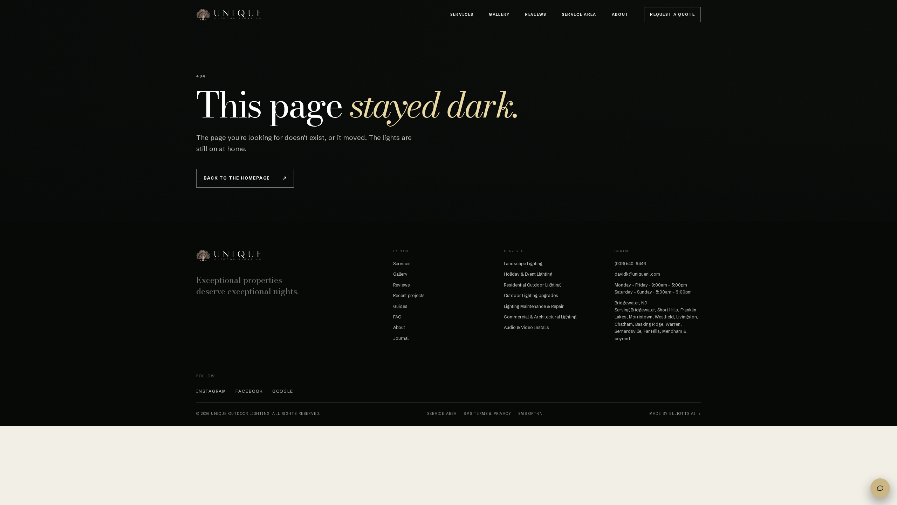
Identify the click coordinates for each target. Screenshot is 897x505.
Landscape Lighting (523, 263)
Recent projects (409, 295)
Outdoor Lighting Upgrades (531, 295)
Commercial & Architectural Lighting (540, 316)
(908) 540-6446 (630, 263)
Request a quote (672, 14)
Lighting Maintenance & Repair (534, 306)
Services (462, 14)
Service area (442, 413)
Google (283, 391)
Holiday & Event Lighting (528, 274)
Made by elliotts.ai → (675, 413)
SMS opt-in (530, 413)
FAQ (397, 316)
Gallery (499, 14)
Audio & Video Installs (526, 327)
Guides (400, 306)
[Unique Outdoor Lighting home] (228, 14)
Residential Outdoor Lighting (532, 285)
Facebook (249, 391)
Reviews (535, 14)
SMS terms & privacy (487, 413)
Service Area (579, 14)
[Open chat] (880, 488)
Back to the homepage (237, 178)
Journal (401, 338)
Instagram (211, 391)
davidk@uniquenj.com (637, 274)
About (620, 14)
